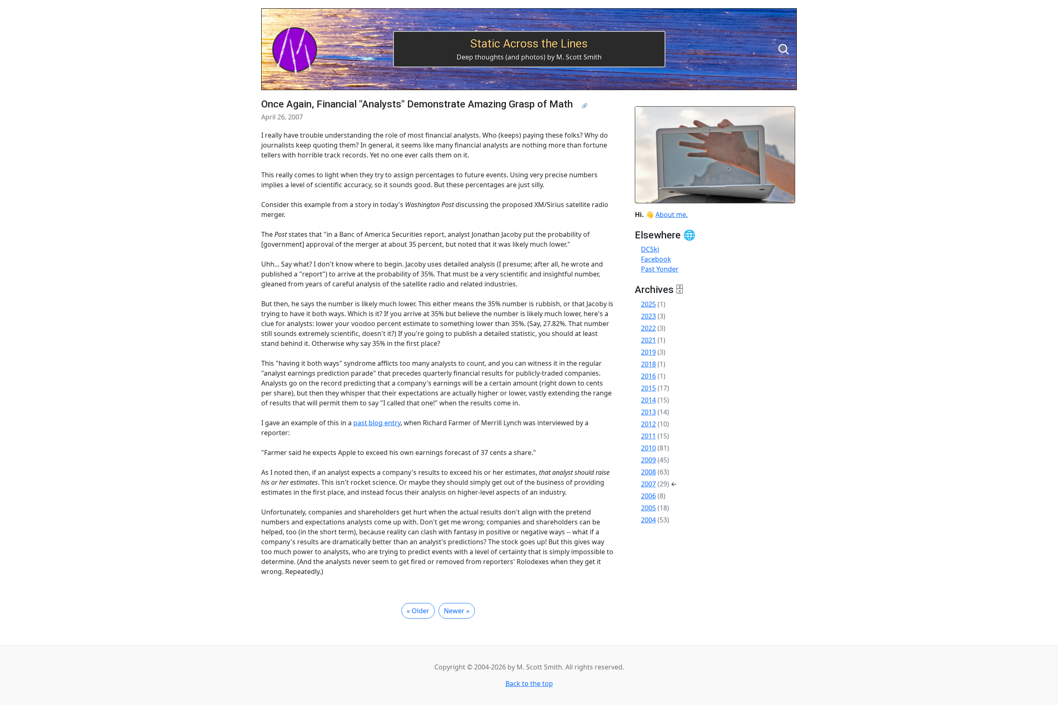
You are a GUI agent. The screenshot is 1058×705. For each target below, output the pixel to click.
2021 (648, 340)
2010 (648, 448)
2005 (648, 507)
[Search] (783, 49)
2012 (648, 424)
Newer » (456, 610)
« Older (418, 610)
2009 (648, 459)
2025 (648, 304)
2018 (648, 364)
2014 (648, 400)
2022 (648, 328)
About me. (671, 214)
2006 (648, 495)
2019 (648, 352)
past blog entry (376, 422)
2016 (648, 376)
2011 (648, 436)
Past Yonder (660, 269)
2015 (648, 388)
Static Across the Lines (529, 43)
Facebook (656, 259)
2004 (648, 519)
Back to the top (529, 683)
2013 (648, 412)
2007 (648, 483)
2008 (648, 471)
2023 (648, 316)
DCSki (650, 249)
